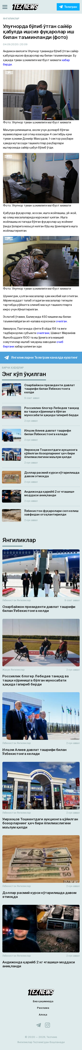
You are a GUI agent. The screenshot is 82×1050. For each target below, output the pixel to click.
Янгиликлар (11, 18)
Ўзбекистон (9, 600)
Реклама (43, 1007)
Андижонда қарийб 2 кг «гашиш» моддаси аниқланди (38, 964)
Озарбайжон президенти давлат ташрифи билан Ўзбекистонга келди (38, 608)
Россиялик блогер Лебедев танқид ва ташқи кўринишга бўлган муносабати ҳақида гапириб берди (35, 680)
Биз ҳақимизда (43, 1001)
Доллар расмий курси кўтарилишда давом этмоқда (39, 894)
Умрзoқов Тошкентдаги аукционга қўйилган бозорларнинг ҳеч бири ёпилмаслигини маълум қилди (40, 823)
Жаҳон (6, 669)
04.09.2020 (11, 44)
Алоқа (43, 1014)
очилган (61, 321)
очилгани (43, 333)
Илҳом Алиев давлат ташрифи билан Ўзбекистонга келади (34, 751)
